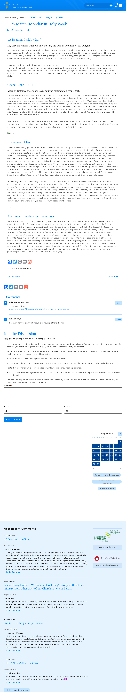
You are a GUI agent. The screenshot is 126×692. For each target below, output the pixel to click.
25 (103, 459)
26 (107, 459)
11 (102, 450)
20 (111, 455)
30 (94, 464)
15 (120, 450)
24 (98, 459)
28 (116, 459)
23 (94, 459)
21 (116, 455)
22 (120, 455)
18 (103, 455)
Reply (119, 303)
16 (94, 455)
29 (120, 459)
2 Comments (16, 30)
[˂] (94, 468)
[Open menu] (120, 5)
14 (116, 450)
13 (111, 450)
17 (98, 455)
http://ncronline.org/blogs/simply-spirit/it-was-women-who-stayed (39, 309)
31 (98, 464)
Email (67, 407)
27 (111, 459)
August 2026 (107, 434)
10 (98, 450)
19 (107, 455)
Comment (8, 386)
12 (107, 450)
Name (6, 407)
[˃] (120, 468)
